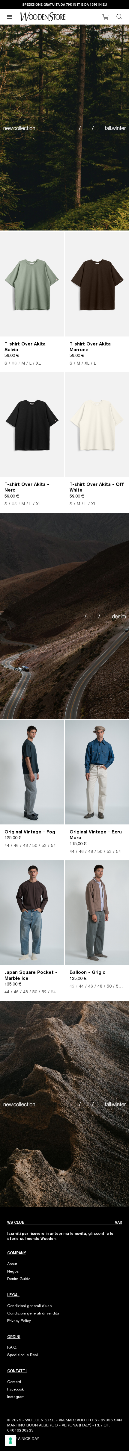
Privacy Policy (19, 1320)
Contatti (14, 1381)
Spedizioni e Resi (22, 1355)
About (12, 1264)
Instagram (16, 1396)
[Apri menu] (9, 17)
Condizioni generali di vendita (33, 1313)
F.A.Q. (12, 1347)
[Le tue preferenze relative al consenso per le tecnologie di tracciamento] (10, 1440)
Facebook (15, 1389)
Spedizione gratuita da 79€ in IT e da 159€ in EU (64, 4)
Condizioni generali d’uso (29, 1305)
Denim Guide (18, 1278)
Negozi (13, 1271)
